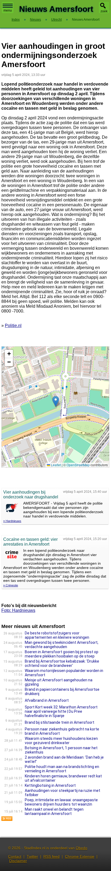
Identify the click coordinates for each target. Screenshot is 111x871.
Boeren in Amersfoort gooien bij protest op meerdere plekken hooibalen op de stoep (61, 654)
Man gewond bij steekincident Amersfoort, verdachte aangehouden (61, 644)
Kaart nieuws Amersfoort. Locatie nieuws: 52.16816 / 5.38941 (55, 407)
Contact (14, 856)
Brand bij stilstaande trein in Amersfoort (59, 722)
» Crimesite (10, 585)
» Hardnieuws (12, 521)
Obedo (81, 848)
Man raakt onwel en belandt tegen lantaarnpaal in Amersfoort (54, 811)
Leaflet (55, 464)
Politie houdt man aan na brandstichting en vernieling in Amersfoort (62, 769)
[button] (55, 401)
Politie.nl (13, 325)
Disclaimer (18, 861)
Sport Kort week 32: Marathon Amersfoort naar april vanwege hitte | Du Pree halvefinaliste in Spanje (61, 711)
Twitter (32, 856)
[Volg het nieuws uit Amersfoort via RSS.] (7, 819)
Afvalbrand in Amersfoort (47, 700)
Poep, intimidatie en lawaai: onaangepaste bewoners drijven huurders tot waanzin (61, 802)
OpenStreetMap (78, 464)
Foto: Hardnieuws (18, 610)
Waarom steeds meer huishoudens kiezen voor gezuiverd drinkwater (61, 740)
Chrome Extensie (79, 856)
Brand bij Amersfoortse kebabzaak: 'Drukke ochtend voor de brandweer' (62, 663)
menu (8, 10)
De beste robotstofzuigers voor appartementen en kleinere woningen (57, 635)
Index (16, 19)
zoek (103, 11)
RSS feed (51, 856)
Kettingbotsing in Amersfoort (50, 785)
